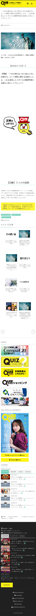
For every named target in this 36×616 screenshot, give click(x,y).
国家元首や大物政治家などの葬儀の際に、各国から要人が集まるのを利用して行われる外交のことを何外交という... (25, 315)
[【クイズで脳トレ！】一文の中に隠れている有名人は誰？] (11, 237)
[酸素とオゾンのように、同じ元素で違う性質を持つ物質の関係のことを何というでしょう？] (11, 260)
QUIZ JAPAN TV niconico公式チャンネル (15, 533)
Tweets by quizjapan (6, 469)
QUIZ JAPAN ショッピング (11, 530)
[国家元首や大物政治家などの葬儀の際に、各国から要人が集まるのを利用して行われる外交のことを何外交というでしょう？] (25, 309)
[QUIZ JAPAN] (11, 3)
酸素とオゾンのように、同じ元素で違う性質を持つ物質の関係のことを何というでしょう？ (11, 267)
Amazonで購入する (16, 460)
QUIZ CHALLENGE (5, 214)
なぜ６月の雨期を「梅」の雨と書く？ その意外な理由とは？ (11, 290)
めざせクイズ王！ (16, 214)
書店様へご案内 (7, 528)
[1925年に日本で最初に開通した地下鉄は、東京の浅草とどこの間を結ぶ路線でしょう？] (24, 236)
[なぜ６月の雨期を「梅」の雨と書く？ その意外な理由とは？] (11, 285)
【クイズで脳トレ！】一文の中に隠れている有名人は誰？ (11, 242)
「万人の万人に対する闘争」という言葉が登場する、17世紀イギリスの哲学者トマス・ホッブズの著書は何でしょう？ (18, 206)
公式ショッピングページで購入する (16, 455)
